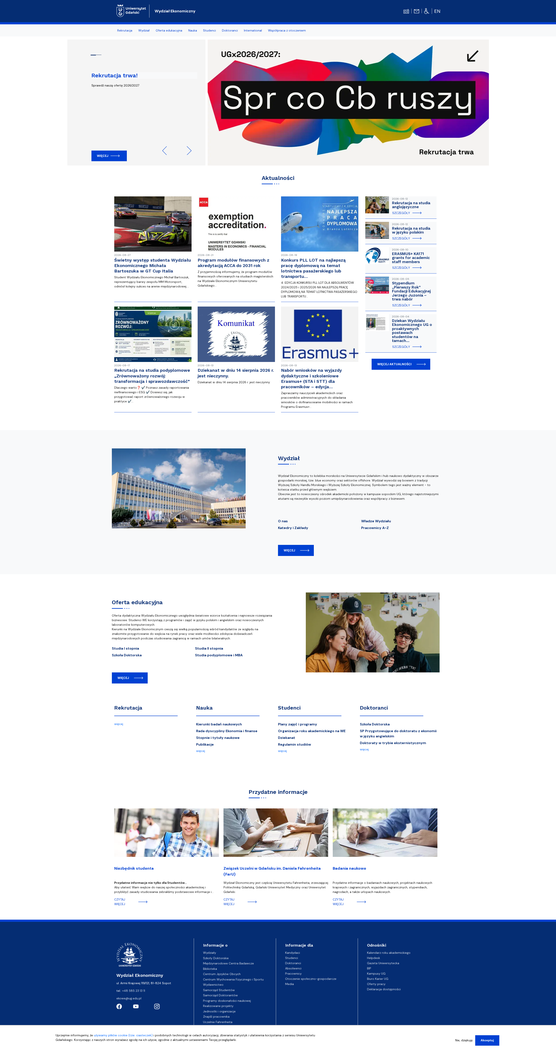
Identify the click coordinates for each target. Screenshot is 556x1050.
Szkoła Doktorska (127, 655)
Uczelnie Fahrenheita (217, 1022)
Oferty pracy (376, 984)
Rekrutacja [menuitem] (124, 30)
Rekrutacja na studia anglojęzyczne (411, 205)
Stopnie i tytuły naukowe (218, 737)
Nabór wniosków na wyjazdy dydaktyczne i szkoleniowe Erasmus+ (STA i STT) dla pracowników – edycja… (311, 378)
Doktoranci (374, 708)
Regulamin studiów (294, 744)
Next (187, 150)
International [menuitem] (253, 30)
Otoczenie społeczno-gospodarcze (310, 979)
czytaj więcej (119, 901)
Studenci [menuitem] (209, 30)
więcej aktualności (394, 364)
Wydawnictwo (213, 985)
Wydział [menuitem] (144, 30)
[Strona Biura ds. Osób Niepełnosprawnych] (426, 11)
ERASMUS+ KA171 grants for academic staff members (411, 258)
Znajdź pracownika (216, 1016)
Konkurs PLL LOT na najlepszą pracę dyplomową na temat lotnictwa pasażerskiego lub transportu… (313, 268)
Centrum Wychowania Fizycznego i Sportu (233, 979)
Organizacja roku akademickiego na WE (312, 731)
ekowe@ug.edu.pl (128, 998)
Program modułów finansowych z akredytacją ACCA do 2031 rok (233, 262)
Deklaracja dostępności (384, 989)
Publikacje (205, 744)
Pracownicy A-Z (375, 528)
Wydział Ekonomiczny (175, 11)
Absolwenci (293, 968)
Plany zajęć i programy (297, 724)
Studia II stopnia (209, 648)
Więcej (102, 156)
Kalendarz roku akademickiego (388, 953)
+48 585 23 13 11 (133, 991)
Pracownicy (293, 973)
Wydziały (209, 953)
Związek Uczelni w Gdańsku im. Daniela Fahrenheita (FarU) (272, 871)
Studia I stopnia (125, 648)
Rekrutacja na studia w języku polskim (411, 230)
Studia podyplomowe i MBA (219, 655)
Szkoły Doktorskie (216, 958)
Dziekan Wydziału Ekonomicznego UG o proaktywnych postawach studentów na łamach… (412, 330)
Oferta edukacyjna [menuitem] (169, 30)
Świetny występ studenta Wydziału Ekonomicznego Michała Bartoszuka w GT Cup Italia (152, 265)
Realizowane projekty (218, 1006)
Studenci (289, 708)
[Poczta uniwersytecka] (416, 11)
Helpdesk (373, 958)
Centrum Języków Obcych (222, 974)
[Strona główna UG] (131, 10)
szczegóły (401, 213)
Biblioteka (210, 969)
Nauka (204, 708)
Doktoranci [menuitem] (230, 30)
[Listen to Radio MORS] (406, 11)
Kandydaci (292, 953)
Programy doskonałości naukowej (227, 1001)
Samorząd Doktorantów (220, 995)
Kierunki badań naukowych (219, 724)
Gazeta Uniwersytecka (383, 963)
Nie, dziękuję (464, 1040)
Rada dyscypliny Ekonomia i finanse (226, 731)
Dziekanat (286, 737)
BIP (369, 968)
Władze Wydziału (376, 521)
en (437, 11)
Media (289, 984)
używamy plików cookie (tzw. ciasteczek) (123, 1035)
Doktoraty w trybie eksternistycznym (393, 743)
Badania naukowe (349, 868)
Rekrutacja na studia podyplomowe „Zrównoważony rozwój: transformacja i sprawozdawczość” (152, 376)
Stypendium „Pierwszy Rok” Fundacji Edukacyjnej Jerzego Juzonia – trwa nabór (411, 291)
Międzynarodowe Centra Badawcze (228, 963)
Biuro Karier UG (377, 979)
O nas (283, 521)
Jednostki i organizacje (219, 1011)
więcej (289, 550)
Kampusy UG (376, 973)
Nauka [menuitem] (192, 30)
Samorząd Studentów (219, 990)
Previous (166, 150)
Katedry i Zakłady (293, 528)
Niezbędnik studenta (134, 868)
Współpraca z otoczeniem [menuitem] (287, 30)
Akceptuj (487, 1040)
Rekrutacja (128, 708)
